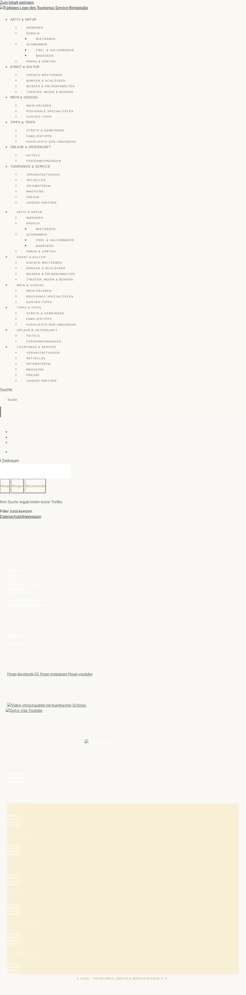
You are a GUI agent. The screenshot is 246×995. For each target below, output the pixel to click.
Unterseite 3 (14, 821)
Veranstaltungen (43, 174)
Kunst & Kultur (24, 67)
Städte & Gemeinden (45, 130)
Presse (33, 197)
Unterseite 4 (14, 824)
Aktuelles (36, 180)
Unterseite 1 (14, 815)
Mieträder (46, 38)
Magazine (35, 191)
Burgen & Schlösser (46, 80)
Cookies (14, 781)
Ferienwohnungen (43, 160)
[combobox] (29, 399)
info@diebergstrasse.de (27, 605)
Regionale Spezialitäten (50, 111)
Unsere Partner (41, 202)
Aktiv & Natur (23, 19)
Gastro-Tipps (39, 116)
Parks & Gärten (41, 61)
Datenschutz (17, 777)
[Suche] (0, 411)
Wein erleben (39, 105)
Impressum (16, 773)
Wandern (34, 27)
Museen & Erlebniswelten (50, 86)
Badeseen (45, 55)
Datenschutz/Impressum (20, 517)
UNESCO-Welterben (44, 74)
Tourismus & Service (30, 166)
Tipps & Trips (22, 122)
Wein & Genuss (24, 97)
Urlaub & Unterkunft (30, 147)
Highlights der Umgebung (51, 141)
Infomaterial (38, 185)
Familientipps (39, 136)
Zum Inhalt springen (17, 2)
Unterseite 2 (14, 818)
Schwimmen (36, 44)
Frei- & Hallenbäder (55, 50)
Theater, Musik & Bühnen (49, 92)
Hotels (33, 155)
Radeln (33, 33)
